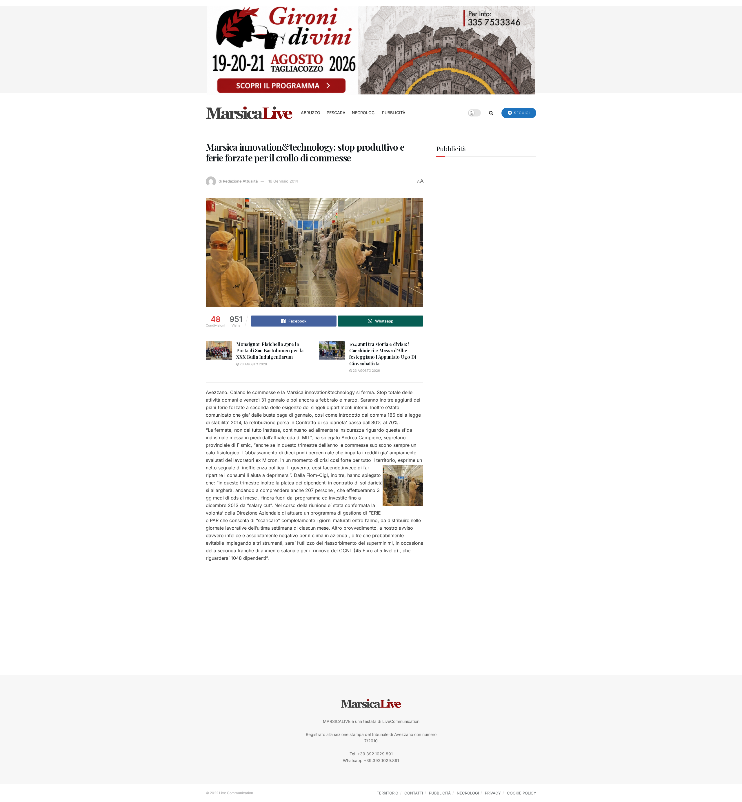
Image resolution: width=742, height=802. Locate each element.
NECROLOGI (364, 112)
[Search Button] (491, 112)
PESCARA (336, 112)
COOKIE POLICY (521, 793)
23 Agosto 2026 (253, 364)
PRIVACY (493, 793)
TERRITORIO (387, 793)
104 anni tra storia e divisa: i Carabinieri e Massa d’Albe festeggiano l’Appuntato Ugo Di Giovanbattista (382, 354)
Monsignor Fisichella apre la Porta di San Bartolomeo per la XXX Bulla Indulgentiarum (269, 350)
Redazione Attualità (240, 181)
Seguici (521, 113)
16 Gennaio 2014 (283, 181)
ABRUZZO (310, 112)
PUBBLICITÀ (393, 112)
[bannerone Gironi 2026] (371, 49)
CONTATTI (413, 793)
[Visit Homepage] (249, 112)
